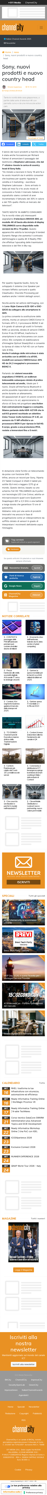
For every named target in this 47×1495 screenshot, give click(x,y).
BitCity (8, 1379)
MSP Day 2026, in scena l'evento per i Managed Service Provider (22, 977)
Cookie (18, 1469)
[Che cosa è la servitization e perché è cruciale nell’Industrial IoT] (11, 791)
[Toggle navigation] (41, 27)
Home (7, 52)
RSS (24, 1420)
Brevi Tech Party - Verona (16, 950)
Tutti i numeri (38, 1218)
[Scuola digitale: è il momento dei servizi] (23, 1023)
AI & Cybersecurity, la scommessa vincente (20, 921)
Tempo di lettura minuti (13, 91)
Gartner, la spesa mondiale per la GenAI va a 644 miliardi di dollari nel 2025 (35, 675)
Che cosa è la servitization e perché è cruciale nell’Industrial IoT (10, 805)
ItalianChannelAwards (32, 1390)
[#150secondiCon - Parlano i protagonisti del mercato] (23, 996)
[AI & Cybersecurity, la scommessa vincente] (23, 912)
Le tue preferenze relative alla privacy (26, 1486)
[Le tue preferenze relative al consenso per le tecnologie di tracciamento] (33, 1492)
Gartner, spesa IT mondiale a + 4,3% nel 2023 (34, 703)
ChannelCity (31, 2)
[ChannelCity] (13, 27)
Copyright (24, 1413)
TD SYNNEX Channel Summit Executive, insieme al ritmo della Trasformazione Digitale (11, 738)
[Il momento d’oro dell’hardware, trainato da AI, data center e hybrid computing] (35, 627)
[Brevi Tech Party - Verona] (23, 940)
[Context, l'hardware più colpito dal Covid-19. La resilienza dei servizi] (11, 756)
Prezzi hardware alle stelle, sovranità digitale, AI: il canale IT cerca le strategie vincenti (12, 675)
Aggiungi (36, 577)
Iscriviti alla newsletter (24, 1364)
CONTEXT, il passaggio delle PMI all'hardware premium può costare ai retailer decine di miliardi (10, 643)
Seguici (37, 586)
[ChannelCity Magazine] (23, 1242)
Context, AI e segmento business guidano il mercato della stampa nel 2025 (12, 706)
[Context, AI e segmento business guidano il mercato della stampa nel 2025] (11, 691)
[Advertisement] (24, 1324)
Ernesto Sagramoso (14, 87)
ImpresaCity (36, 1379)
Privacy (28, 1469)
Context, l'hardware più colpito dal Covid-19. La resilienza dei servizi (11, 770)
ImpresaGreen (11, 1390)
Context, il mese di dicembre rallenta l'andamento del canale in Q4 (35, 736)
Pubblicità (37, 1413)
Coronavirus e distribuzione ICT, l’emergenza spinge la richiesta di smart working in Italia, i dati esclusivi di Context (35, 772)
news (16, 52)
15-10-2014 (31, 87)
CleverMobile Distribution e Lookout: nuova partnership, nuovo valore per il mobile (34, 806)
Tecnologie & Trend (35, 138)
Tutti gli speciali (36, 895)
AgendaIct (23, 1395)
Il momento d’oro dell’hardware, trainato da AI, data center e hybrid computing (35, 642)
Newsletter (11, 43)
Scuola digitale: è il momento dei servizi (23, 1033)
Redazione (10, 1413)
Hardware (15, 549)
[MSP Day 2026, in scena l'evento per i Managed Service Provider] (23, 968)
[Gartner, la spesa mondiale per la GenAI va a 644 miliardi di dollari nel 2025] (35, 660)
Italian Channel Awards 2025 (18, 39)
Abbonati (36, 595)
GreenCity (33, 1385)
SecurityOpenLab (17, 1385)
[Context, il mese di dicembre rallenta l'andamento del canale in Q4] (35, 722)
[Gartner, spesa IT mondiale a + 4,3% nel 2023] (35, 691)
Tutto (42, 1083)
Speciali (21, 1406)
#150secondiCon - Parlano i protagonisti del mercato (23, 1004)
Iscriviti (37, 568)
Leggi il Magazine (23, 1270)
